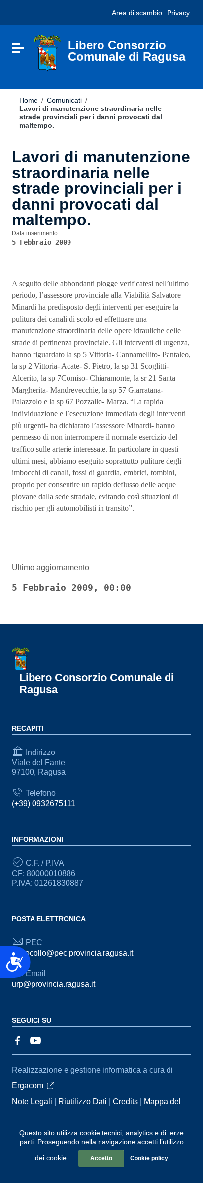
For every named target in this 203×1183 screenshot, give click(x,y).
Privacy (178, 12)
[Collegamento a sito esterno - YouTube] (35, 1040)
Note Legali (32, 1101)
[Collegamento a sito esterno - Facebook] (18, 1040)
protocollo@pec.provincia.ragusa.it (72, 953)
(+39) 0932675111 (43, 803)
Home (28, 100)
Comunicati (64, 100)
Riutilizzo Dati (82, 1101)
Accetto (101, 1158)
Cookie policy (149, 1158)
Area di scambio (137, 12)
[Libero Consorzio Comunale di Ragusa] (47, 52)
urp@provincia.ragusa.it (53, 984)
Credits (125, 1101)
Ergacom (27, 1085)
